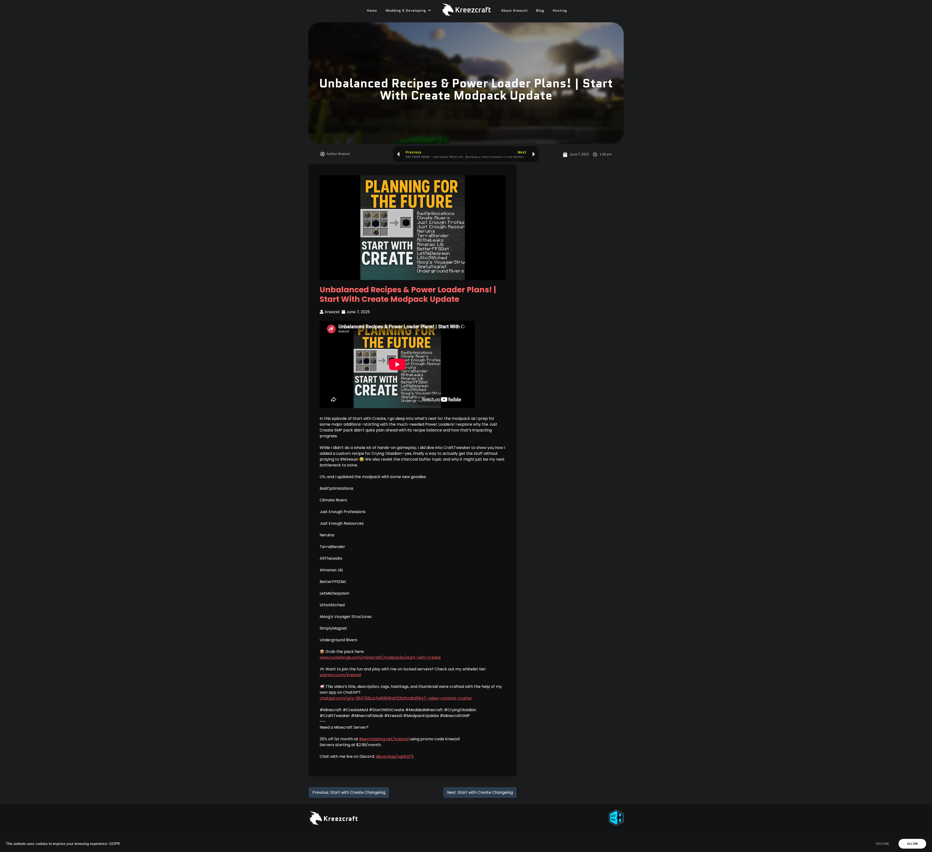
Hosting (560, 10)
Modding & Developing (406, 10)
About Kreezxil (514, 10)
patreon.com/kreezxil (340, 675)
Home (372, 10)
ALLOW (912, 843)
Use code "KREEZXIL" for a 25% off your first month (566, 822)
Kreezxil (332, 312)
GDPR (114, 844)
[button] (408, 10)
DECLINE (882, 843)
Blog (540, 10)
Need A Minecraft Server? (575, 816)
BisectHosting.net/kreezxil (384, 739)
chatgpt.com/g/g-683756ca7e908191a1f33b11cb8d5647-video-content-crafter (396, 698)
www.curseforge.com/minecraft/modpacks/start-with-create (380, 657)
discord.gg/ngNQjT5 (395, 756)
